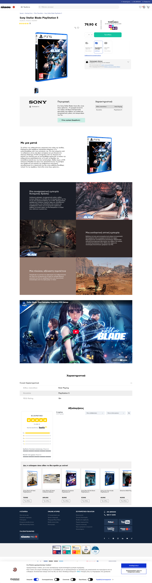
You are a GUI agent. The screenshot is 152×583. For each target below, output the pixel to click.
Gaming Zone (28, 13)
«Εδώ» (79, 571)
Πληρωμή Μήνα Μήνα (54, 519)
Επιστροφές (51, 524)
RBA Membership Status (27, 524)
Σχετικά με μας (24, 515)
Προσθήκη (107, 34)
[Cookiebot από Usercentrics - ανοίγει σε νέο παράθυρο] (15, 579)
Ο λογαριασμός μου (54, 515)
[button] (22, 486)
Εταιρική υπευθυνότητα (27, 522)
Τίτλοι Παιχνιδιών (38, 13)
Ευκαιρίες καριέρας (26, 517)
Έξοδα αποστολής (53, 522)
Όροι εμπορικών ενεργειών (84, 526)
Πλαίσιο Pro (147, 1)
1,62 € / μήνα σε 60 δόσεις (107, 65)
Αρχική (21, 13)
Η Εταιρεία (23, 519)
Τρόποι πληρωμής (53, 517)
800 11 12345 (111, 515)
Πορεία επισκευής (81, 524)
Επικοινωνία (79, 515)
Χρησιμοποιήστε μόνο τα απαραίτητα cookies (134, 571)
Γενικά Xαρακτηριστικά (76, 383)
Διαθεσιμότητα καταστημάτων (93, 55)
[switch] (56, 579)
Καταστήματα (126, 1)
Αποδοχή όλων (134, 565)
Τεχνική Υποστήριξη (82, 517)
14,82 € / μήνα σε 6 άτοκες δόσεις (112, 66)
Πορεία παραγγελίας (82, 522)
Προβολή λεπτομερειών (103, 579)
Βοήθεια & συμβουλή (82, 519)
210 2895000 (111, 512)
